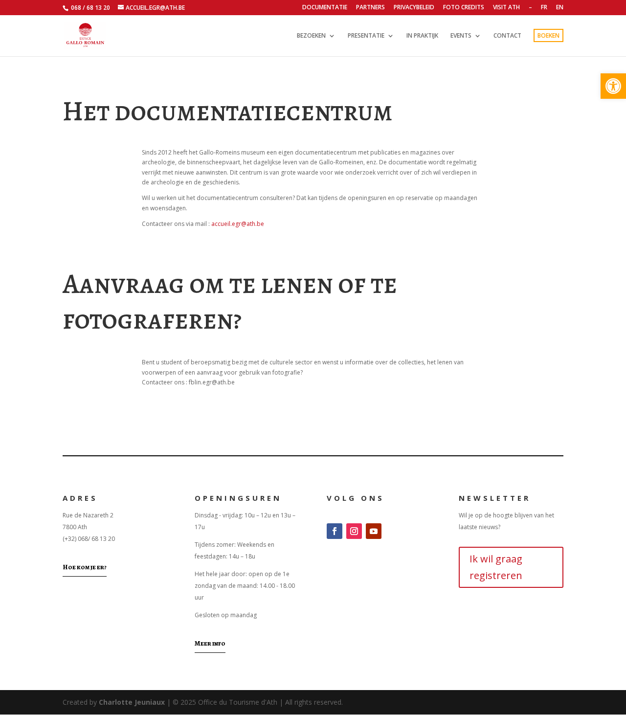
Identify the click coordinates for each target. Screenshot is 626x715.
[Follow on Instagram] (354, 531)
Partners (370, 7)
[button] (613, 86)
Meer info (210, 643)
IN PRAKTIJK (422, 36)
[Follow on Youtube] (373, 531)
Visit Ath (506, 7)
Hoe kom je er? (85, 567)
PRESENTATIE (366, 36)
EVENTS (460, 36)
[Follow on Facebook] (334, 531)
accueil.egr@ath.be (237, 224)
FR (544, 7)
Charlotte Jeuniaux (132, 702)
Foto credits (463, 7)
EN (559, 7)
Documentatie (324, 7)
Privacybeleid (414, 7)
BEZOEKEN (311, 36)
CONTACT (507, 36)
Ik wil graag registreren (496, 567)
